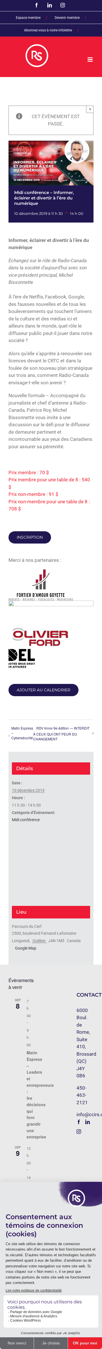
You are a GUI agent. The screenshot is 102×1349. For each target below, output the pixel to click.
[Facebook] (78, 1122)
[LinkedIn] (87, 1122)
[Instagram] (78, 1131)
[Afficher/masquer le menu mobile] (91, 59)
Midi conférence (26, 819)
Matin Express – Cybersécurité (22, 733)
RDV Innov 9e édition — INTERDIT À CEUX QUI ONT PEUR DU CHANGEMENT (61, 733)
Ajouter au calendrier (43, 690)
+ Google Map (24, 948)
